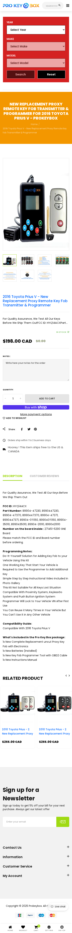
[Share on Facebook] (22, 429)
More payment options (36, 414)
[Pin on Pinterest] (35, 429)
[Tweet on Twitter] (29, 429)
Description (12, 476)
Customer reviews (44, 476)
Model (11, 55)
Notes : (7, 356)
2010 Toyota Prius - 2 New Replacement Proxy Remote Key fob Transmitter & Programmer (17, 732)
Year (10, 22)
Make (10, 39)
